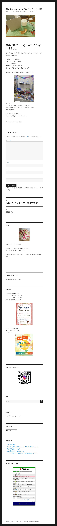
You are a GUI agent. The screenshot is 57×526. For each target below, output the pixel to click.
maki (9, 122)
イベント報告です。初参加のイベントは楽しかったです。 (22, 453)
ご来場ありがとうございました (15, 451)
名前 (7, 162)
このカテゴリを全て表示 (24, 499)
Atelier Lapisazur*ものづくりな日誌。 (25, 9)
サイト (7, 177)
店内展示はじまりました (13, 449)
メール (8, 170)
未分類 (20, 122)
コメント (8, 140)
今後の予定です (11, 444)
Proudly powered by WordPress (31, 521)
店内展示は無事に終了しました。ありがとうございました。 (23, 447)
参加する (33, 501)
